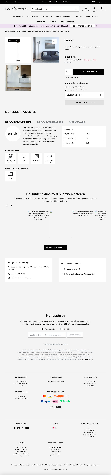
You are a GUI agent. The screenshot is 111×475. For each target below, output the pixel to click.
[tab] (19, 122)
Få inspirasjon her (54, 247)
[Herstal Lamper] (75, 40)
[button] (18, 78)
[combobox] (55, 8)
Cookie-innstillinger (21, 449)
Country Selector (90, 437)
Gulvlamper (35, 31)
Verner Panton (55, 449)
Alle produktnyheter (55, 456)
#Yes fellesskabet (21, 447)
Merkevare (77, 122)
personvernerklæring (86, 359)
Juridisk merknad (90, 430)
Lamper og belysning (11, 31)
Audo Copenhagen (55, 447)
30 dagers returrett (21, 398)
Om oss (89, 428)
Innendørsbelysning (25, 31)
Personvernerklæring (89, 434)
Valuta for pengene (55, 451)
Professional (67, 21)
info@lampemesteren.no (21, 278)
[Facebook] (14, 428)
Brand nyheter (21, 451)
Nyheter (41, 21)
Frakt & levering (90, 381)
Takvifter (47, 16)
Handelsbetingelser (90, 432)
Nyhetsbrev (21, 396)
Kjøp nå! (64, 26)
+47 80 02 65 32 (18, 273)
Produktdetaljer (50, 122)
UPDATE (82, 26)
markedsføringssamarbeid (21, 456)
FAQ (21, 385)
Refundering (90, 385)
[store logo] (16, 9)
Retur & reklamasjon (89, 383)
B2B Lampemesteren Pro (21, 454)
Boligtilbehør (55, 454)
